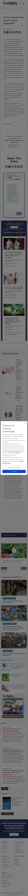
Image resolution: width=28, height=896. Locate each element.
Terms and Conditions (13, 452)
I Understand (14, 471)
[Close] (25, 423)
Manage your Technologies (14, 467)
